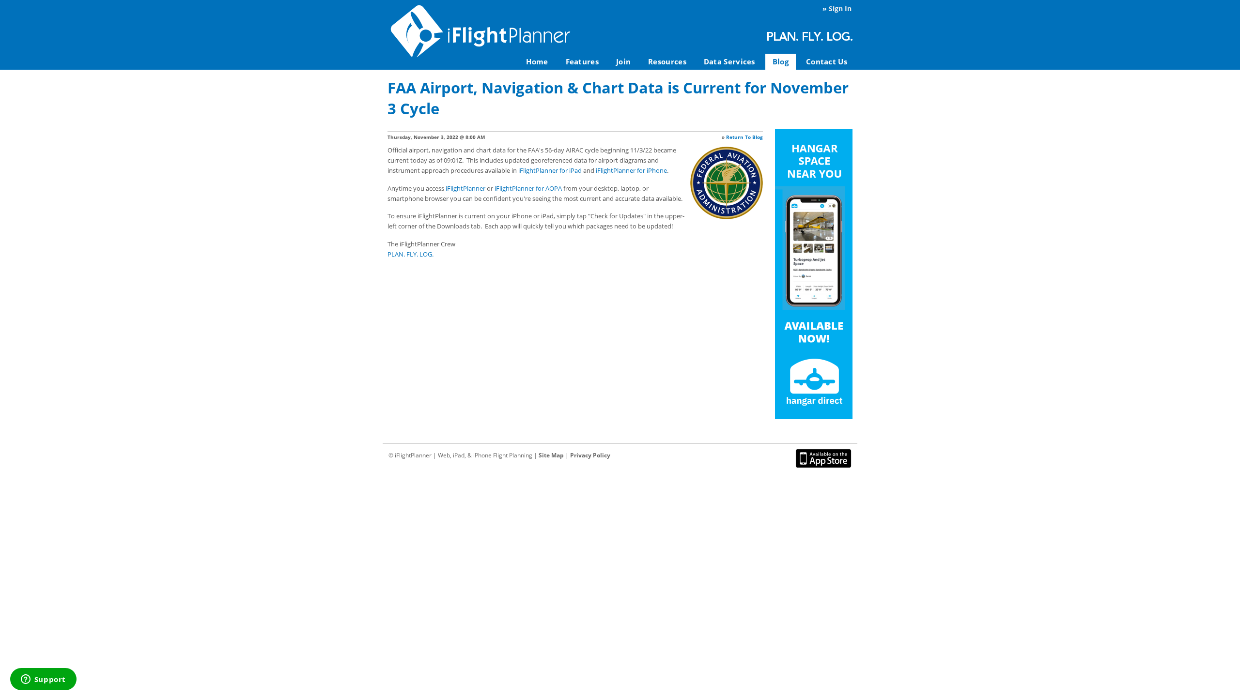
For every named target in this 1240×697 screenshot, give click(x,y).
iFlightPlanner (465, 188)
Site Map (551, 455)
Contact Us (826, 61)
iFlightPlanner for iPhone (631, 170)
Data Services (729, 61)
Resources (667, 61)
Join (623, 61)
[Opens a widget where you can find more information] (43, 680)
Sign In (840, 8)
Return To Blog (744, 137)
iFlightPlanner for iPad (550, 170)
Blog (781, 61)
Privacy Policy (590, 455)
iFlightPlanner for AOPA (528, 188)
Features (582, 61)
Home (537, 61)
